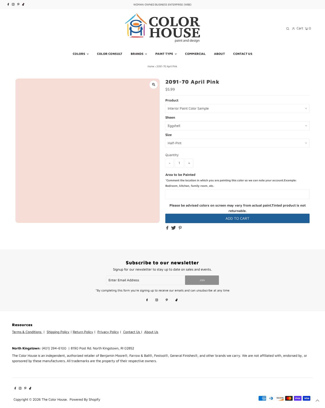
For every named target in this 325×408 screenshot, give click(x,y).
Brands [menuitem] (137, 53)
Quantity (172, 155)
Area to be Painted (231, 180)
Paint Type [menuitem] (164, 53)
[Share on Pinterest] (180, 228)
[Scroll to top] (317, 400)
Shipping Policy (58, 332)
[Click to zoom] (153, 84)
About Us (151, 332)
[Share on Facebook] (167, 228)
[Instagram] (13, 4)
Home (151, 66)
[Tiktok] (23, 4)
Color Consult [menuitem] (109, 53)
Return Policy (83, 332)
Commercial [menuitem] (195, 53)
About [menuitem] (219, 53)
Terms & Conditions (27, 332)
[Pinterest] (18, 4)
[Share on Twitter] (174, 228)
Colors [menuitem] (79, 53)
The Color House (54, 399)
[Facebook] (8, 4)
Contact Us (132, 332)
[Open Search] (287, 28)
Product (171, 100)
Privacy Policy (108, 332)
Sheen (170, 117)
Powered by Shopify (85, 399)
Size (168, 135)
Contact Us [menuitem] (242, 53)
